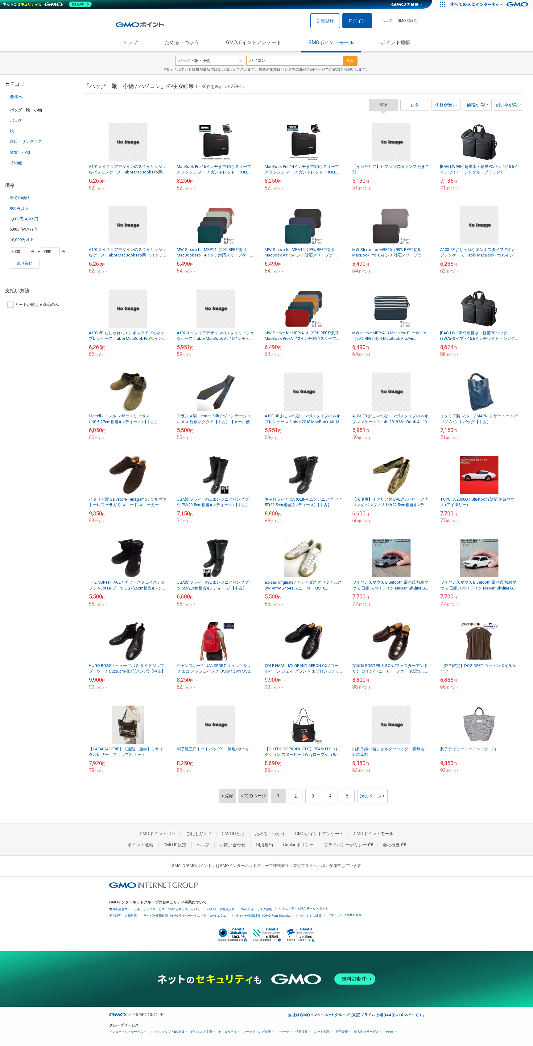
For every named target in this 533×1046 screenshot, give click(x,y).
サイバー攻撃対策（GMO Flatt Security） (264, 915)
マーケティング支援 (257, 1031)
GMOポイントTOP (158, 833)
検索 (350, 60)
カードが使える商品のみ (37, 304)
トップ (130, 42)
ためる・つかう (182, 42)
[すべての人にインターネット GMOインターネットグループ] (490, 4)
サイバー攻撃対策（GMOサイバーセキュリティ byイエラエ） (186, 915)
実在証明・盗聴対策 (123, 915)
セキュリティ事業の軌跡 (345, 915)
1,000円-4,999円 (24, 219)
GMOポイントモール (331, 42)
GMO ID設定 (408, 21)
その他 (16, 162)
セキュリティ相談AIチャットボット (303, 908)
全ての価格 (20, 197)
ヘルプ (386, 21)
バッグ (16, 120)
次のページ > (372, 796)
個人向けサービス (366, 1031)
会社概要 (391, 844)
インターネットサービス (126, 1031)
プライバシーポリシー (345, 844)
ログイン (357, 20)
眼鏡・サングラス (26, 141)
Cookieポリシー (298, 844)
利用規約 (264, 844)
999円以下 (19, 208)
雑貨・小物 (20, 152)
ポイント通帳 (395, 42)
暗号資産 (342, 1031)
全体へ (16, 96)
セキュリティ (227, 1031)
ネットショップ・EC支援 (166, 1031)
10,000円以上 (22, 239)
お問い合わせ (233, 844)
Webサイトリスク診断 (256, 909)
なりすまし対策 (310, 915)
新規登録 (325, 20)
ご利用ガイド (199, 833)
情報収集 (301, 1031)
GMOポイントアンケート (253, 42)
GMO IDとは (233, 833)
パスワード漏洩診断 (221, 909)
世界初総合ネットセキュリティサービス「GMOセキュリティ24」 (154, 909)
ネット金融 (321, 1031)
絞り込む (24, 263)
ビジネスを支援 (201, 1031)
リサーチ (283, 1031)
